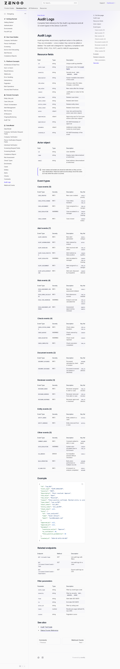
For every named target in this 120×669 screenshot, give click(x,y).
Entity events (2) (100, 48)
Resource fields (98, 21)
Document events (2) (101, 42)
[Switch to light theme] (22, 666)
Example (96, 54)
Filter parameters (100, 60)
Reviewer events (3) (101, 45)
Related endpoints (99, 57)
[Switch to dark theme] (24, 666)
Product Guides (9, 8)
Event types (97, 27)
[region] (61, 206)
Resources (43, 8)
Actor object (97, 24)
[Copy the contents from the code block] (82, 484)
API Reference (33, 8)
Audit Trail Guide (46, 627)
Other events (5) (100, 51)
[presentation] (61, 512)
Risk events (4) (99, 36)
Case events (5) (100, 30)
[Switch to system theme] (20, 666)
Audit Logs (96, 18)
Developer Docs (21, 8)
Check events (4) (100, 39)
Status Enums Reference (49, 630)
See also (96, 63)
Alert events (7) (100, 33)
